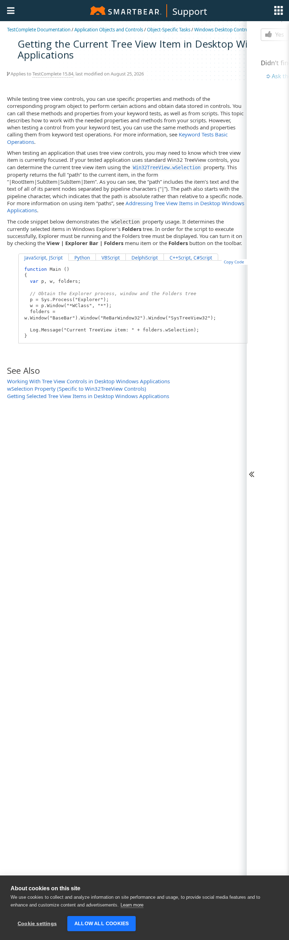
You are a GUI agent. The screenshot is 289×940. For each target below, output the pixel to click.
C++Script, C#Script (191, 258)
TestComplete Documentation (38, 29)
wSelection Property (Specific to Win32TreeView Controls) (76, 388)
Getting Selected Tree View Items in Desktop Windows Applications (88, 395)
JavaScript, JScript (43, 258)
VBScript (111, 258)
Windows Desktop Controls (223, 29)
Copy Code (234, 261)
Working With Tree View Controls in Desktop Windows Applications (88, 381)
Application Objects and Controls (108, 29)
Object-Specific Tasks (168, 29)
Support (189, 11)
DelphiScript (144, 258)
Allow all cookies (101, 923)
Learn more (132, 905)
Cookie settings (37, 923)
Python (82, 258)
